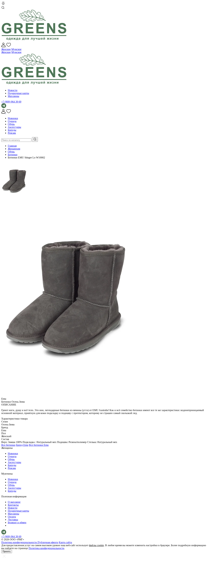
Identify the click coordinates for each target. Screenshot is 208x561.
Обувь (11, 124)
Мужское (16, 49)
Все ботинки (8, 445)
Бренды (12, 130)
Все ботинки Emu (39, 445)
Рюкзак (12, 133)
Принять (7, 551)
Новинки (13, 118)
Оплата (12, 516)
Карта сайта (65, 542)
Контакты (13, 505)
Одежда (12, 121)
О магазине (14, 502)
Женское (6, 49)
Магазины (13, 96)
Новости (12, 90)
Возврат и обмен (17, 522)
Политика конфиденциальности (19, 542)
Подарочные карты (18, 93)
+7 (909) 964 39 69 (11, 101)
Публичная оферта (48, 542)
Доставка (13, 519)
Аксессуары (14, 127)
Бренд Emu (22, 445)
